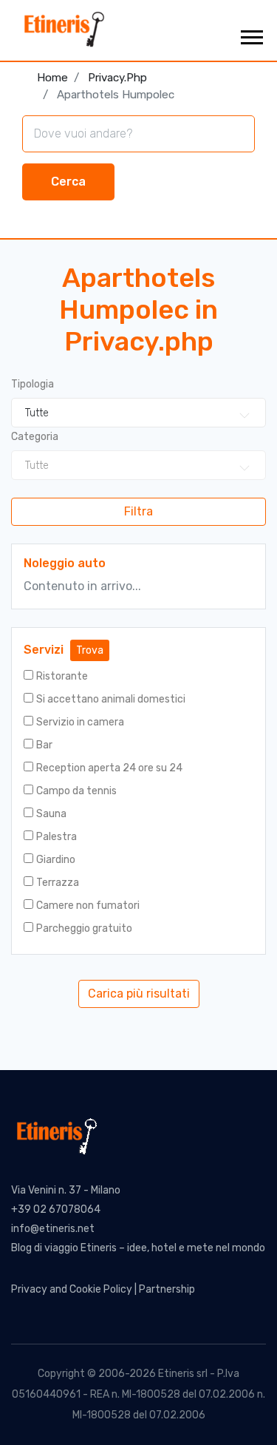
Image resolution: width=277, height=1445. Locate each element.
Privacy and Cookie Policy (71, 1289)
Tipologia (32, 384)
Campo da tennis (76, 791)
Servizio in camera (80, 722)
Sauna (51, 814)
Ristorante (62, 676)
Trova (89, 650)
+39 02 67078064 (55, 1209)
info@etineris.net (53, 1228)
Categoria (34, 436)
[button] (251, 34)
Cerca (68, 182)
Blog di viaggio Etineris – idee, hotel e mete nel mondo (138, 1248)
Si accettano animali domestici (110, 699)
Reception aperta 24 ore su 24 (109, 768)
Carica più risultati (139, 994)
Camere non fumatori (88, 905)
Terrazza (57, 882)
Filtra (138, 511)
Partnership (167, 1289)
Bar (44, 745)
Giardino (55, 859)
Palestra (56, 836)
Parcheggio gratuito (84, 928)
